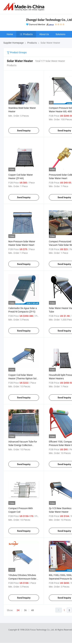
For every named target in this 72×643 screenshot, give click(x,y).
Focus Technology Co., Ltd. (42, 629)
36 (25, 610)
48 (32, 610)
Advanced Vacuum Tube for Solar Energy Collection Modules (22, 445)
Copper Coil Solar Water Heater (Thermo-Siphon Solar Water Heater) (23, 378)
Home (10, 34)
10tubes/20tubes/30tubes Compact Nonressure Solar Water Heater (22, 578)
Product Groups (18, 52)
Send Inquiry (23, 130)
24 (18, 610)
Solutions (60, 34)
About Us (44, 34)
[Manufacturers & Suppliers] (24, 7)
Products (28, 34)
